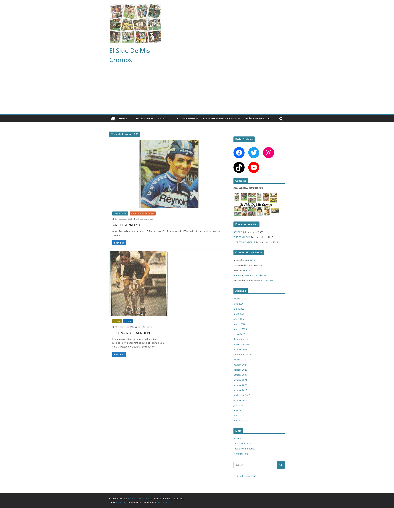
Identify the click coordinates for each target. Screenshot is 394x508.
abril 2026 (238, 318)
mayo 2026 (239, 313)
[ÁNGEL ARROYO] (169, 174)
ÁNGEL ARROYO (126, 224)
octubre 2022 (240, 374)
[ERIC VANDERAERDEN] (138, 283)
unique (237, 275)
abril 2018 (238, 415)
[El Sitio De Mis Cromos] (113, 118)
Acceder (237, 438)
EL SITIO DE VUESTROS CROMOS (220, 118)
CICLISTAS (128, 321)
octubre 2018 (240, 400)
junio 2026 (238, 308)
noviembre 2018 (241, 395)
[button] (129, 118)
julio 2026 (238, 303)
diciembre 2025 (241, 339)
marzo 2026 (239, 324)
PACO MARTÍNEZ (265, 280)
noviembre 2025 (241, 344)
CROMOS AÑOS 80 (120, 213)
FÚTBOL (123, 118)
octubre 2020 (240, 385)
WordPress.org (241, 453)
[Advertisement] (197, 91)
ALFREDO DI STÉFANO (256, 275)
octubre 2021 (240, 379)
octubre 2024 (240, 364)
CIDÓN (251, 260)
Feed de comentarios (244, 448)
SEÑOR (237, 232)
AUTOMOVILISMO (186, 118)
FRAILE (260, 265)
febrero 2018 (240, 420)
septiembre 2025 (242, 354)
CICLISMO (163, 118)
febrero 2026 (240, 329)
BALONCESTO (143, 118)
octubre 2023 (240, 369)
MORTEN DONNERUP (244, 242)
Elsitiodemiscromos (144, 219)
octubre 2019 (240, 390)
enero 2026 (239, 334)
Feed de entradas (242, 443)
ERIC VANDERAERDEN (131, 332)
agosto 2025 (239, 359)
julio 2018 (238, 405)
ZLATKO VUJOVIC (241, 237)
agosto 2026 (239, 298)
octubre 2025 (240, 349)
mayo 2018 (239, 410)
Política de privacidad (258, 118)
